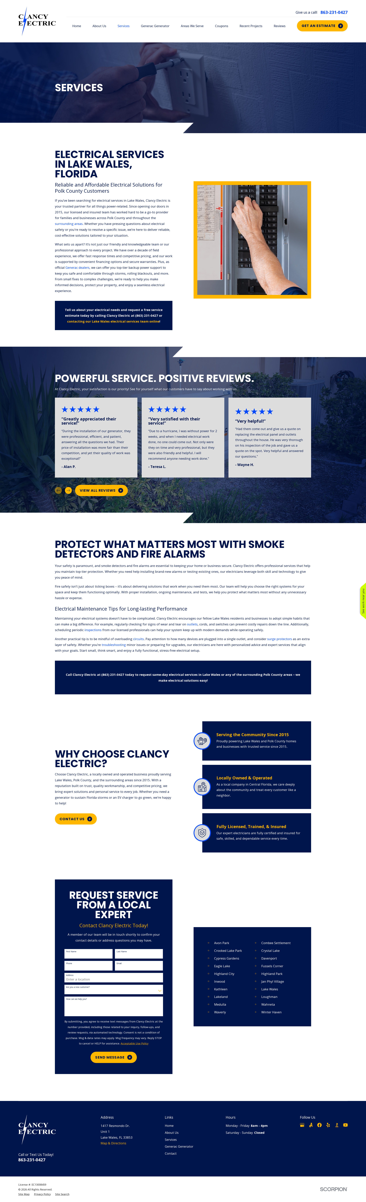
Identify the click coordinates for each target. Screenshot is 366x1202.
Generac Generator (179, 1146)
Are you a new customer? (78, 987)
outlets (192, 624)
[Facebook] (319, 1125)
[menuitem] (24, 1194)
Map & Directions (113, 1143)
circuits (138, 639)
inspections (93, 630)
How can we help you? (76, 999)
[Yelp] (328, 1125)
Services (171, 1139)
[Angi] (311, 1125)
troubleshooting (114, 645)
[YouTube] (345, 1125)
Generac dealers (77, 267)
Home (169, 1125)
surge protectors (279, 639)
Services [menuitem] (124, 26)
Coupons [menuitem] (221, 26)
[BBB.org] (337, 1125)
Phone (69, 963)
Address (69, 975)
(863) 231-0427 (146, 315)
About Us (172, 1132)
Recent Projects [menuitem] (251, 26)
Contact (171, 1153)
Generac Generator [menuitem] (155, 26)
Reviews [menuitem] (280, 26)
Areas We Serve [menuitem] (192, 26)
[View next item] (68, 490)
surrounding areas (69, 224)
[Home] (37, 21)
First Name (71, 951)
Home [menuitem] (76, 26)
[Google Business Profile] (302, 1125)
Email (119, 963)
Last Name (122, 951)
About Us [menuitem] (99, 26)
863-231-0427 (334, 12)
